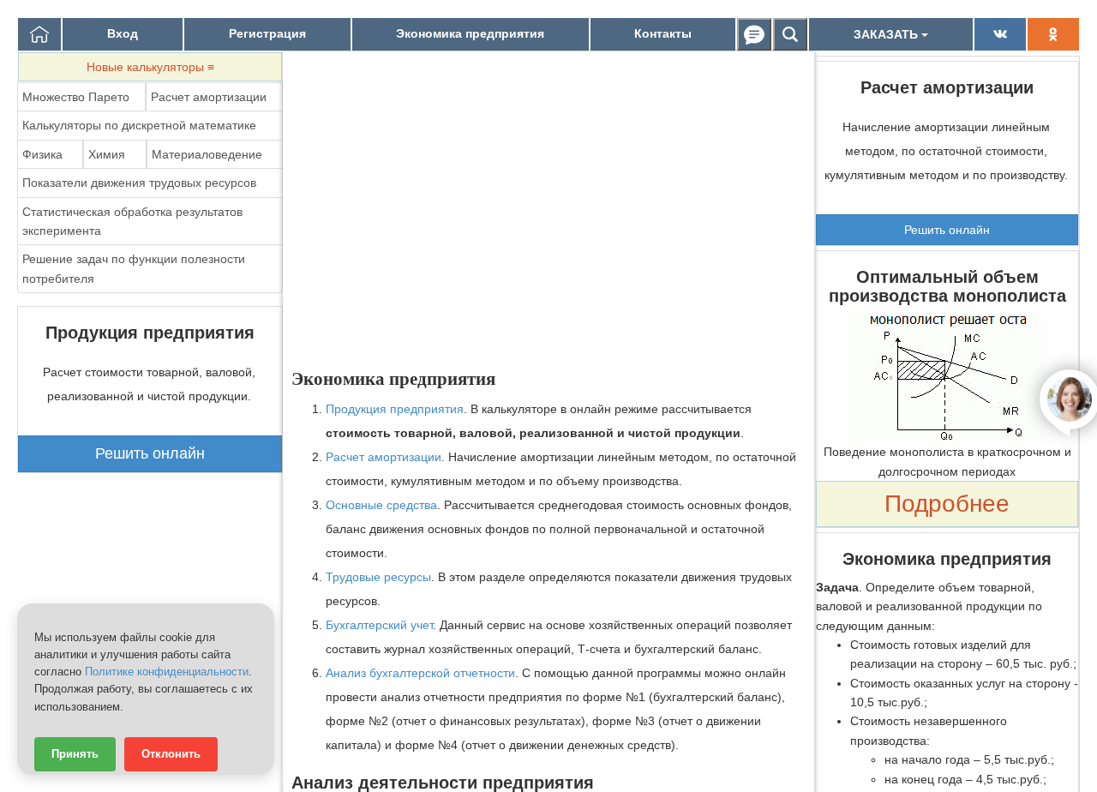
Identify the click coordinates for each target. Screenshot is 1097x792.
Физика (42, 154)
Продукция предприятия (395, 409)
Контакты (663, 33)
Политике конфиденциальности (167, 672)
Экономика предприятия (470, 33)
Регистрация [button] (267, 33)
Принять (75, 754)
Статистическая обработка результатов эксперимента (132, 221)
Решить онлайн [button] (150, 453)
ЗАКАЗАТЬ (887, 34)
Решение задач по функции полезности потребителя (133, 268)
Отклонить (171, 754)
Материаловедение (207, 154)
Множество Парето (75, 97)
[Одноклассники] (1053, 34)
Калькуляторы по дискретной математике (139, 125)
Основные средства (381, 505)
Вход (122, 33)
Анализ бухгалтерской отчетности (420, 673)
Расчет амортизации (209, 97)
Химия (106, 154)
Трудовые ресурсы (378, 577)
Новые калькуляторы (150, 67)
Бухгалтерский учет (379, 625)
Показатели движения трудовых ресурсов (139, 182)
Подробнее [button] (947, 503)
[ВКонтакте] (1000, 34)
